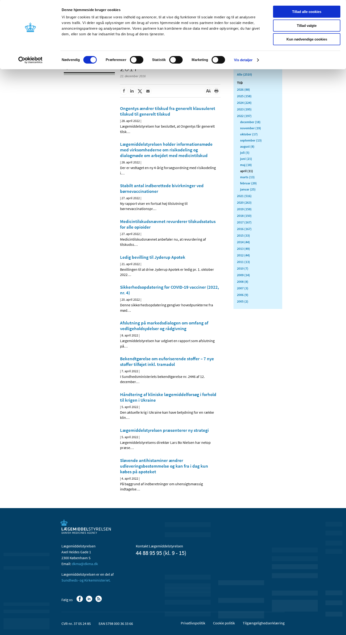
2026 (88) (243, 89)
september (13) (251, 140)
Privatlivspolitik (193, 623)
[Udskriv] (216, 91)
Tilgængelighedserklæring (264, 623)
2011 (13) (243, 262)
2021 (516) (244, 196)
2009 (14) (243, 275)
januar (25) (248, 189)
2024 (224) (244, 103)
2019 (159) (244, 209)
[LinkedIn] (89, 601)
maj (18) (246, 165)
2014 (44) (243, 242)
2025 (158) (244, 96)
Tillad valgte (307, 26)
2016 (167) (244, 229)
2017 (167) (244, 222)
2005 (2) (242, 301)
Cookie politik (224, 623)
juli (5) (244, 152)
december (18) (250, 122)
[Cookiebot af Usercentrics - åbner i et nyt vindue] (30, 60)
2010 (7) (242, 268)
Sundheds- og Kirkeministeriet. (86, 580)
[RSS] (99, 601)
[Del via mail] (148, 91)
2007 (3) (242, 288)
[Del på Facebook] (124, 91)
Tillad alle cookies (306, 12)
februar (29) (248, 183)
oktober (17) (249, 134)
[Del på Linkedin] (132, 91)
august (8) (247, 146)
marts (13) (247, 177)
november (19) (250, 128)
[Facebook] (80, 601)
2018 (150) (244, 216)
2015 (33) (243, 235)
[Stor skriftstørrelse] (208, 91)
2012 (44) (243, 255)
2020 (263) (244, 202)
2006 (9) (242, 295)
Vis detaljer (243, 60)
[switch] (136, 60)
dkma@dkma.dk (85, 563)
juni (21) (246, 159)
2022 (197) (244, 116)
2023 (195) (244, 109)
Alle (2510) (244, 74)
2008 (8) (242, 281)
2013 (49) (243, 249)
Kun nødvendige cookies (306, 39)
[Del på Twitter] (140, 91)
